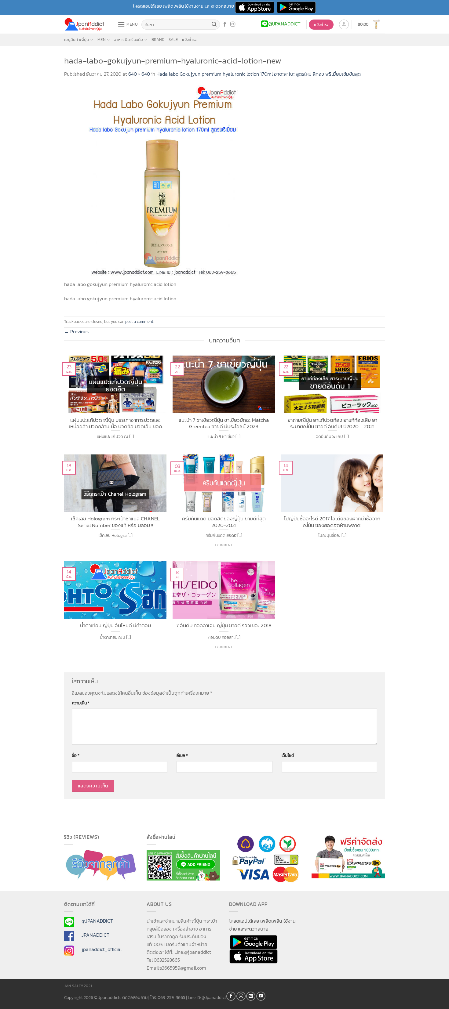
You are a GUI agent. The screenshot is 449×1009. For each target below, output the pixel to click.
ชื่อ (75, 755)
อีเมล (182, 755)
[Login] (344, 24)
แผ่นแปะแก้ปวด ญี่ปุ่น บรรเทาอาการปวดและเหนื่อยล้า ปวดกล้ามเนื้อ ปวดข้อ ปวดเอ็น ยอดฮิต (115, 422)
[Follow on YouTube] (260, 996)
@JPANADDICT (97, 920)
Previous (76, 331)
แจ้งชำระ (189, 39)
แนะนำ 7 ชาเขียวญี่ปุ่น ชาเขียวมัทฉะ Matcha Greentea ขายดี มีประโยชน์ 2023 (224, 422)
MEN (101, 39)
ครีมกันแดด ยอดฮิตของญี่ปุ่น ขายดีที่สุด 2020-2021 (224, 521)
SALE (173, 39)
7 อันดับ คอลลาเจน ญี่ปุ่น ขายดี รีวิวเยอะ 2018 (224, 625)
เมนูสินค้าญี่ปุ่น (76, 39)
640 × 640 (139, 74)
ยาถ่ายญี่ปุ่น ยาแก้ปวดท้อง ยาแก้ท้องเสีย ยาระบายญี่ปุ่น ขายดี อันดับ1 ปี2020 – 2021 (332, 422)
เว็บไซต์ (288, 755)
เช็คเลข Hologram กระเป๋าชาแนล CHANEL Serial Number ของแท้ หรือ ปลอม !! (115, 521)
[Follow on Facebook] (224, 24)
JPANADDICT (95, 934)
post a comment (139, 321)
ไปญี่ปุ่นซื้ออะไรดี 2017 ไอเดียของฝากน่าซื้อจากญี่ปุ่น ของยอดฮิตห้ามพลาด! (332, 521)
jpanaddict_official (102, 949)
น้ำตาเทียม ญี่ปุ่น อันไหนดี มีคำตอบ (115, 625)
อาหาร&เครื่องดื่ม (128, 39)
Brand (157, 39)
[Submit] (214, 25)
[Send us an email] (250, 996)
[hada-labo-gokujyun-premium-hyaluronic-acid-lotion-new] (162, 182)
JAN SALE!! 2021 (78, 986)
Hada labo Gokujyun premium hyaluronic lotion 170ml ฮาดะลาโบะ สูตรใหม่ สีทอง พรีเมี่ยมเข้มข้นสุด (258, 74)
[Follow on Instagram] (232, 24)
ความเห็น (80, 703)
